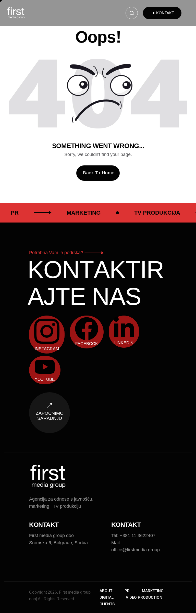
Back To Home (98, 172)
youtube (45, 379)
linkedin (123, 343)
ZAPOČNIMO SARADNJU (50, 416)
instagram (47, 349)
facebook (86, 344)
